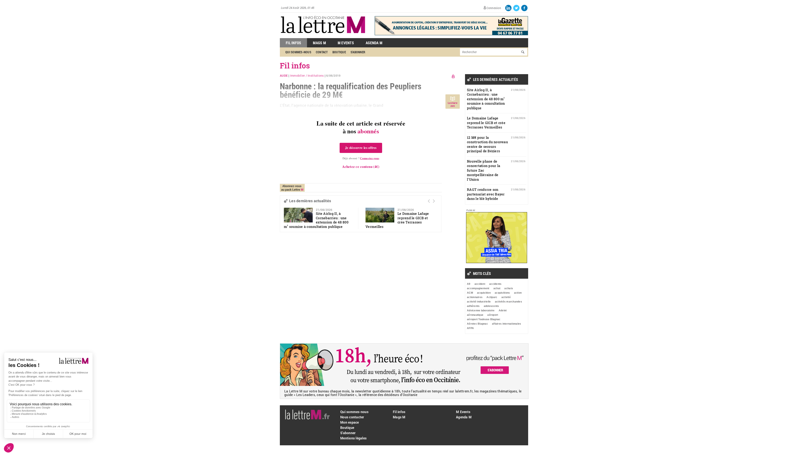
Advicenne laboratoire (480, 310)
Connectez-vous (369, 158)
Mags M (319, 42)
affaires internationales (506, 323)
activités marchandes (508, 301)
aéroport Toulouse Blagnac (484, 319)
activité (506, 297)
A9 (468, 283)
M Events (346, 42)
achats (508, 288)
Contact (322, 52)
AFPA (470, 328)
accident (479, 283)
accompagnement (478, 288)
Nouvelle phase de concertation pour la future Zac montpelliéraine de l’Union (483, 170)
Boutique (339, 52)
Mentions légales (353, 438)
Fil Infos (293, 42)
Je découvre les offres (361, 147)
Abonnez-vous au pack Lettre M (292, 188)
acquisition (484, 292)
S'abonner (358, 52)
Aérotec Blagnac (477, 323)
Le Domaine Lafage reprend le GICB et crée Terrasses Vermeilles (486, 122)
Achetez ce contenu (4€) (360, 166)
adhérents (473, 306)
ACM (470, 292)
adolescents (491, 306)
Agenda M (374, 42)
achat (496, 288)
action (518, 292)
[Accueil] (323, 35)
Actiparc (491, 297)
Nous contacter (352, 417)
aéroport (492, 314)
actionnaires (474, 297)
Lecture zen (452, 104)
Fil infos (399, 412)
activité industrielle (479, 301)
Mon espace (349, 422)
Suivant (434, 201)
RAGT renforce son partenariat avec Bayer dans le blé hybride (486, 194)
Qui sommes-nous (298, 52)
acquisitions (502, 292)
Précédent (429, 201)
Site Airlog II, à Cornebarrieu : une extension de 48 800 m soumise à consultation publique (316, 220)
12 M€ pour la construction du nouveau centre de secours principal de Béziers (487, 144)
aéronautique (475, 314)
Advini (503, 310)
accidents (495, 283)
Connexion (493, 8)
